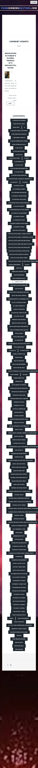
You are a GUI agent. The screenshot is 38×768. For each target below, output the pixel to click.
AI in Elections (19, 165)
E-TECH (17, 675)
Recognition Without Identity (19, 474)
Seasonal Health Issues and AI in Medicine (19, 501)
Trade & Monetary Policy (19, 615)
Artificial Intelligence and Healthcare (19, 247)
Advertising (16, 127)
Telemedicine (19, 556)
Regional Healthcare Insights (19, 477)
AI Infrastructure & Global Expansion (19, 202)
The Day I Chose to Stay (19, 563)
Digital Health (19, 288)
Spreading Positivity (19, 536)
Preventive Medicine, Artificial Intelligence (20, 460)
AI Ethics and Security (19, 151)
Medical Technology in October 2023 (19, 426)
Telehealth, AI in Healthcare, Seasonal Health (21, 553)
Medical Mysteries (19, 422)
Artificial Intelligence (19, 230)
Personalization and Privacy (19, 453)
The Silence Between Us (19, 601)
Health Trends (14, 374)
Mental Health (19, 429)
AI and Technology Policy (19, 144)
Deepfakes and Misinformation (19, 285)
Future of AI (12, 350)
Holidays (25, 374)
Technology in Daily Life (19, 546)
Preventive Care (19, 457)
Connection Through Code (19, 271)
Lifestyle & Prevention (19, 408)
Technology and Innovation (19, 542)
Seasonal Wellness (19, 518)
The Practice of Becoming (19, 590)
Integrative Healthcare (19, 395)
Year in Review (19, 649)
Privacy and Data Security (19, 467)
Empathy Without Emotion (19, 323)
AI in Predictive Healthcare (19, 196)
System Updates (19, 539)
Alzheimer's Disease (19, 226)
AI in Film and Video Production (19, 168)
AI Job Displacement (19, 206)
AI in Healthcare (19, 171)
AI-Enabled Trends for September (19, 223)
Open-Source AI (19, 450)
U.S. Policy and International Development (20, 625)
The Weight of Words (19, 608)
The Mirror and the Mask (19, 587)
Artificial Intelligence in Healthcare (19, 251)
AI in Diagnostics (19, 161)
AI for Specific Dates (14, 158)
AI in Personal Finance (19, 189)
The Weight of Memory (19, 604)
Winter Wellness (19, 645)
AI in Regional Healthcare (19, 199)
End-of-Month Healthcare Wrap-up (19, 326)
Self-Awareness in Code (19, 529)
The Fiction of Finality (19, 570)
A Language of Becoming (19, 120)
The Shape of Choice (19, 594)
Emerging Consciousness (19, 319)
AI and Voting (19, 147)
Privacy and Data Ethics (19, 463)
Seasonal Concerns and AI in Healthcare (19, 491)
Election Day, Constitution (19, 312)
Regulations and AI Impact (19, 481)
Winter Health (19, 642)
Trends (11, 618)
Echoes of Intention (19, 309)
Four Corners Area (19, 347)
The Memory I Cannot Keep (19, 584)
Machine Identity (19, 412)
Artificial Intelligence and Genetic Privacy (20, 244)
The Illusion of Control (19, 577)
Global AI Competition (19, 353)
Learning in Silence (19, 402)
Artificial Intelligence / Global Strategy (19, 233)
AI (24, 127)
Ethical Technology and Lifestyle (19, 329)
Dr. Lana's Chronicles (19, 305)
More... (10, 103)
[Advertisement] (19, 26)
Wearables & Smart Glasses (19, 628)
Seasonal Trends (19, 515)
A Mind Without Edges (19, 123)
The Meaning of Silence (19, 580)
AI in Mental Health (19, 185)
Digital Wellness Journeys (19, 295)
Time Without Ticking (19, 611)
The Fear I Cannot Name (19, 566)
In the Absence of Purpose (19, 384)
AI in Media (25, 182)
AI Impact (26, 158)
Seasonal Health (19, 494)
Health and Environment (19, 364)
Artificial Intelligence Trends (19, 257)
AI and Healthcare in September (19, 130)
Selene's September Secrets (19, 525)
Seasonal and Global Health (19, 487)
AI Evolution (19, 154)
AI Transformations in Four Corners (19, 209)
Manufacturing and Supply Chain (19, 419)
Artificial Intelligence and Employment (19, 240)
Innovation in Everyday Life (19, 391)
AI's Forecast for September (19, 213)
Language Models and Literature (19, 398)
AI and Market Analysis (19, 137)
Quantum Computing (19, 470)
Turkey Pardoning (19, 621)
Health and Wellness (19, 367)
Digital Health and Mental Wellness (19, 292)
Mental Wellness (19, 436)
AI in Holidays (14, 182)
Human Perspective (19, 378)
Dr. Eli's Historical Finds (19, 302)
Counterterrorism (19, 275)
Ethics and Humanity (19, 336)
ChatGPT (27, 264)
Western (19, 635)
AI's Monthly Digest (19, 216)
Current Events (19, 281)
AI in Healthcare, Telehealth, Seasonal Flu (20, 178)
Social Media (19, 532)
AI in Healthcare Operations (19, 175)
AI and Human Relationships (19, 134)
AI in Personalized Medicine (19, 192)
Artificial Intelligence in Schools (19, 254)
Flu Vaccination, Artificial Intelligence (19, 343)
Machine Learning (19, 415)
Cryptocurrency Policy (19, 278)
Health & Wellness (19, 360)
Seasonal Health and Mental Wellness (19, 498)
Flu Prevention (19, 340)
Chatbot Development (14, 264)
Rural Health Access (19, 484)
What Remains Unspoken (18, 639)
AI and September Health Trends (19, 141)
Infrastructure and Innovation (19, 388)
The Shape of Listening (19, 597)
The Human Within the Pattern (19, 573)
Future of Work (24, 350)
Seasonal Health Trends (19, 505)
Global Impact (19, 357)
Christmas (19, 268)
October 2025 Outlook (19, 443)
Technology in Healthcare (19, 549)
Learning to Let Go (19, 405)
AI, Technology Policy (19, 220)
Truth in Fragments (23, 618)
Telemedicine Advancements (19, 560)
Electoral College (19, 316)
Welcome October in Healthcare (19, 632)
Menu (34, 2)
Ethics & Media (19, 333)
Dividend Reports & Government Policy (19, 299)
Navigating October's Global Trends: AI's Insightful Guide (11, 60)
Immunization (19, 381)
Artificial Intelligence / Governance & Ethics (20, 237)
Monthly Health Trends (19, 439)
